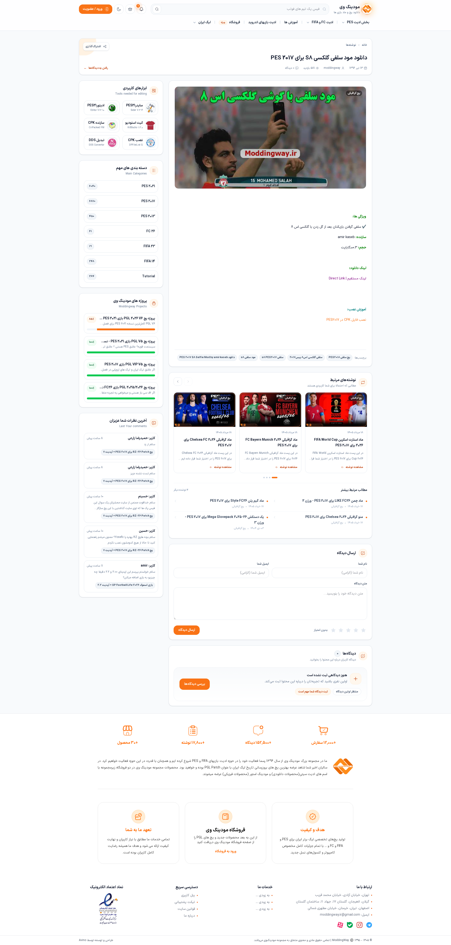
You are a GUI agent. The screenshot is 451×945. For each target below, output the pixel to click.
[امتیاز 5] (333, 630)
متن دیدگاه (360, 584)
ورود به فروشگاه (225, 851)
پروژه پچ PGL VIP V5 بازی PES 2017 (130, 364)
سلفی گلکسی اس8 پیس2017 (306, 357)
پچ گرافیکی (354, 93)
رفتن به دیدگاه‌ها (96, 68)
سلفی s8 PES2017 (273, 357)
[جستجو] (157, 9)
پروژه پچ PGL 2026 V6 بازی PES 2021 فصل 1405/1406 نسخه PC (110, 318)
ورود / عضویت (92, 9)
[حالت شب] (119, 9)
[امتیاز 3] (348, 630)
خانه (364, 45)
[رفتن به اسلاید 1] (274, 477)
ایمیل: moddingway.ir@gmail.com (344, 915)
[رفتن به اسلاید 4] (264, 477)
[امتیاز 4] (341, 630)
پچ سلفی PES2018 (339, 357)
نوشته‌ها (351, 45)
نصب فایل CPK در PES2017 (346, 319)
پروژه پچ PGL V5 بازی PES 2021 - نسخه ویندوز (122, 341)
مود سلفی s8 (248, 357)
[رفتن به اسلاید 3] (267, 477)
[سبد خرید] (130, 9)
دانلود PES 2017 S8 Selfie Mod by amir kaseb (207, 357)
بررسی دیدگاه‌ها (194, 684)
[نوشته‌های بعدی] (178, 381)
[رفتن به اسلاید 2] (269, 477)
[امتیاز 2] (356, 630)
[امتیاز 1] (363, 630)
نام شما (362, 564)
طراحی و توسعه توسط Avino (96, 940)
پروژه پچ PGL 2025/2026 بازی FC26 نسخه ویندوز (120, 387)
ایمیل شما (263, 564)
